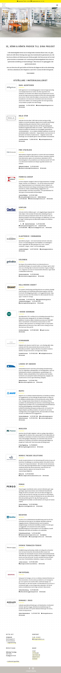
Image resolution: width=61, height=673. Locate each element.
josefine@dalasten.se (45, 139)
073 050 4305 (33, 562)
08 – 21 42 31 (27, 1)
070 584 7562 (33, 380)
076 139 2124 (23, 199)
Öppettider (20, 1)
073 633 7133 (35, 613)
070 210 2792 (33, 418)
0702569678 (33, 445)
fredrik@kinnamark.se (45, 353)
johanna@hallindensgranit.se (27, 303)
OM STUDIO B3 (36, 655)
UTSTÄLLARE (35, 653)
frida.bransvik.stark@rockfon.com (29, 535)
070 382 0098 (40, 224)
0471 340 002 (34, 249)
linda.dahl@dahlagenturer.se (44, 105)
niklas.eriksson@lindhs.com (27, 382)
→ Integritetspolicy (30, 671)
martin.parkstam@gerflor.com (28, 226)
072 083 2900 (23, 537)
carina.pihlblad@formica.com (27, 197)
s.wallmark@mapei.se (46, 416)
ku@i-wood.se (44, 330)
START (34, 651)
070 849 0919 (23, 227)
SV (41, 1)
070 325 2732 (30, 299)
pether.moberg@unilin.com (27, 506)
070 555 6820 (34, 274)
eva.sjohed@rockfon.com (36, 537)
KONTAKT (34, 659)
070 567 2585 (33, 195)
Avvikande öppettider (13, 661)
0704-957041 (30, 105)
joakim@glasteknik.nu (46, 249)
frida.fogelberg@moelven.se (27, 447)
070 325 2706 (36, 301)
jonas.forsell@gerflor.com (36, 227)
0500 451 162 (34, 139)
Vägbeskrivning (11, 642)
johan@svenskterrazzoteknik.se (28, 564)
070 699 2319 (34, 590)
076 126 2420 (34, 166)
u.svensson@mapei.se (45, 418)
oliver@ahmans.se (47, 613)
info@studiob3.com (35, 1)
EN (43, 1)
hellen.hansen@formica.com (36, 199)
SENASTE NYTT (36, 657)
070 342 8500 (36, 533)
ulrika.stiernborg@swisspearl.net (28, 592)
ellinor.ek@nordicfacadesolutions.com (30, 475)
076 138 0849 (29, 474)
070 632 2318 (33, 353)
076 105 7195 (34, 416)
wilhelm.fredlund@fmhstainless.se (29, 168)
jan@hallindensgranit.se (43, 299)
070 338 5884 (33, 504)
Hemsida (22, 107)
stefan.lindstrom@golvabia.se (28, 276)
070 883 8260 (34, 330)
